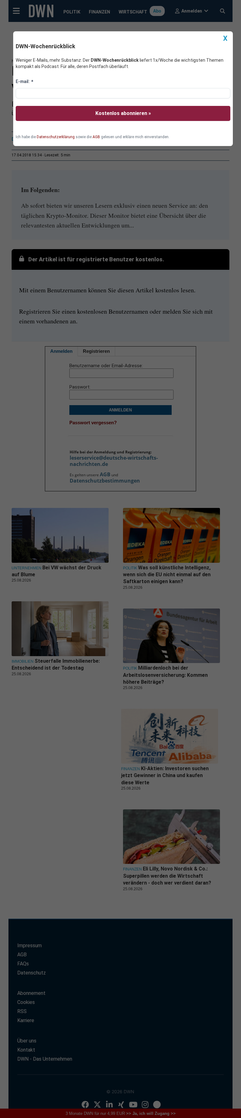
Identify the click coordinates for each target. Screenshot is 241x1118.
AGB (96, 137)
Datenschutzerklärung (56, 137)
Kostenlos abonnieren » (123, 113)
